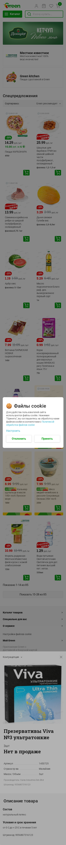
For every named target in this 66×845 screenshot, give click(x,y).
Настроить (13, 430)
